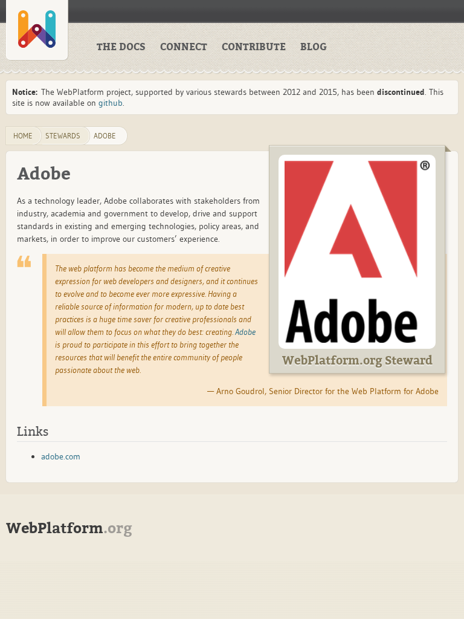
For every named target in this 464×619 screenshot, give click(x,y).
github (110, 102)
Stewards (62, 135)
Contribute (254, 47)
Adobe (105, 135)
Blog (313, 47)
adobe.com (60, 456)
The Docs (121, 47)
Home (23, 135)
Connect (183, 47)
